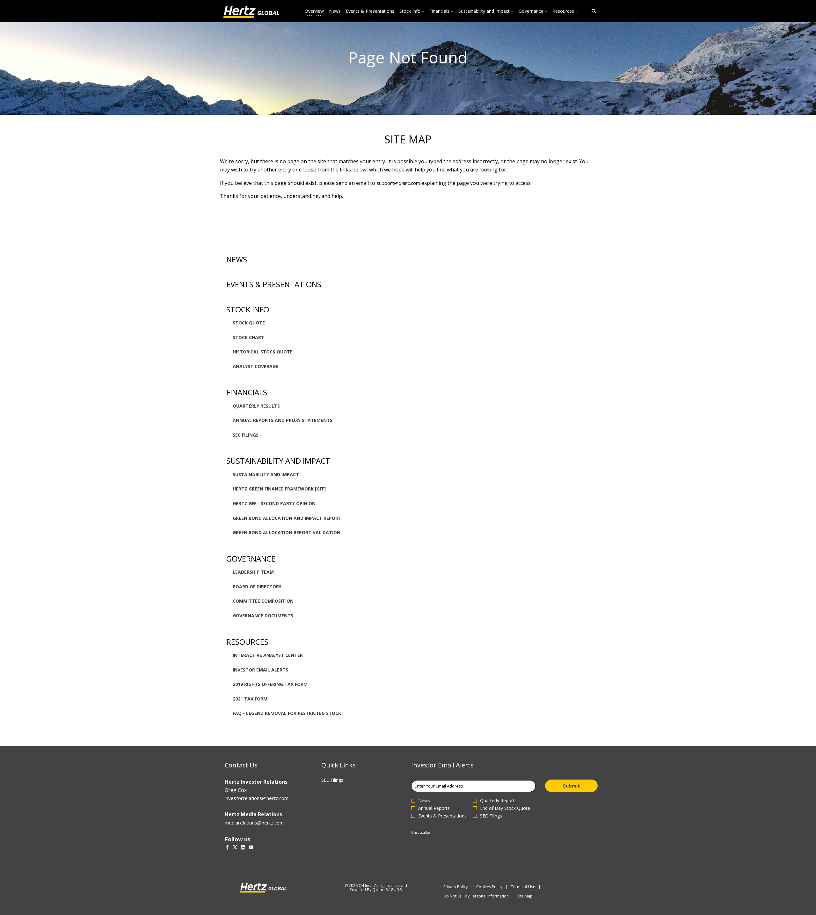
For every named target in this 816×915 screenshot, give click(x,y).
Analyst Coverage (255, 366)
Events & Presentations (273, 284)
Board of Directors (257, 587)
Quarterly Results (256, 406)
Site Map (525, 896)
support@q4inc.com (398, 183)
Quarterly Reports (498, 800)
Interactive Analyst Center (268, 655)
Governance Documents (263, 616)
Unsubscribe (420, 832)
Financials (246, 392)
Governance (250, 558)
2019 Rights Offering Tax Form (270, 684)
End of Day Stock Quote (505, 808)
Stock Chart (248, 337)
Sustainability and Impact (278, 460)
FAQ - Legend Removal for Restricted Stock (287, 713)
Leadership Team (253, 572)
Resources (247, 641)
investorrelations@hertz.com (256, 798)
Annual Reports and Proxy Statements (282, 420)
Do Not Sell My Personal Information (476, 896)
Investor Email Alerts (260, 670)
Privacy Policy (455, 887)
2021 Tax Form (250, 699)
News (236, 259)
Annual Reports (434, 808)
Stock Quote (249, 323)
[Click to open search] (592, 11)
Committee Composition (263, 601)
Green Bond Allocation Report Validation (286, 532)
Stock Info (247, 309)
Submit (571, 785)
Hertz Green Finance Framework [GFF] (279, 489)
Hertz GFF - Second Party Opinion (274, 503)
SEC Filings (246, 435)
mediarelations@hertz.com (254, 822)
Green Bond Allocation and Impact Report (287, 518)
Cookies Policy (489, 887)
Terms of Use (523, 887)
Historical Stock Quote (263, 352)
